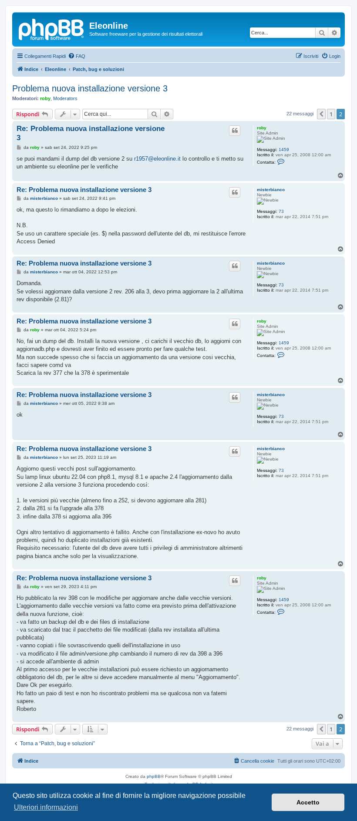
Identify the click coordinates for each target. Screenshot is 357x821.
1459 (284, 149)
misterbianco (271, 189)
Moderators (65, 98)
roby (45, 98)
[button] (321, 114)
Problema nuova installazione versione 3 (90, 88)
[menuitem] (76, 56)
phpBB (154, 776)
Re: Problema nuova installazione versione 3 (91, 133)
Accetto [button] (308, 802)
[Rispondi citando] (234, 130)
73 (281, 211)
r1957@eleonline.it (157, 158)
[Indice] (51, 28)
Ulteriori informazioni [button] (46, 807)
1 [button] (331, 114)
